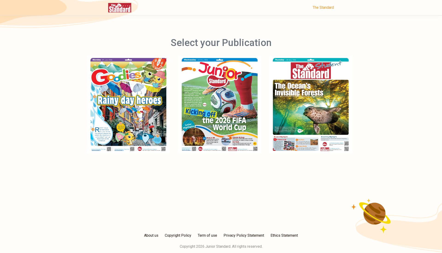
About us (151, 235)
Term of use (207, 235)
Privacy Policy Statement (244, 235)
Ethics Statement (284, 235)
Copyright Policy (178, 235)
